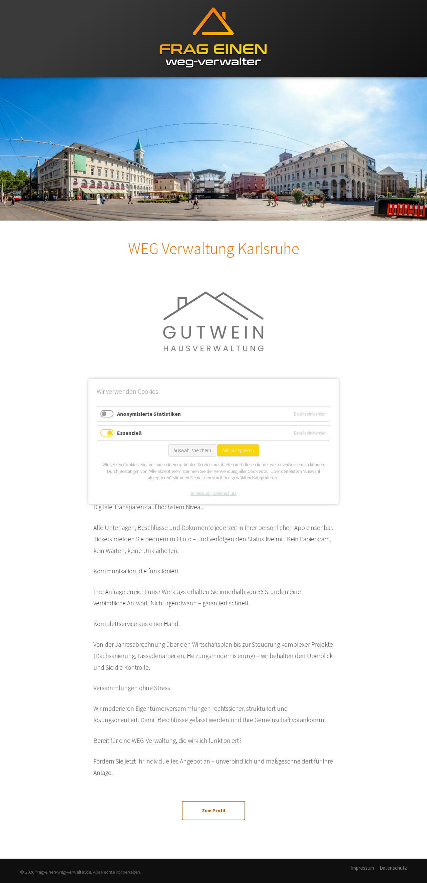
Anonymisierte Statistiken (149, 413)
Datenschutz (393, 868)
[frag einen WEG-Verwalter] (213, 75)
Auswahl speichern (192, 450)
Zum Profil (213, 811)
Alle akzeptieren (238, 450)
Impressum (362, 868)
